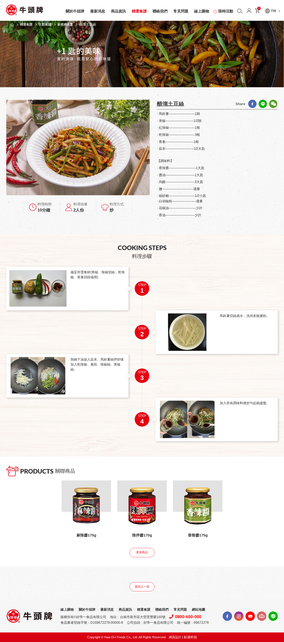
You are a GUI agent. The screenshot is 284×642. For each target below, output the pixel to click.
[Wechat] (273, 104)
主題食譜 (45, 24)
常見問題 (180, 11)
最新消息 (97, 11)
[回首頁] (24, 11)
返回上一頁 (142, 586)
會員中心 (249, 10)
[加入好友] (273, 616)
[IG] (238, 616)
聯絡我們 (160, 11)
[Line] (263, 104)
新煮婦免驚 (65, 24)
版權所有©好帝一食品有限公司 (83, 617)
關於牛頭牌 (75, 11)
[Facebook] (252, 104)
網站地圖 (198, 609)
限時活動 (225, 11)
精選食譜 (139, 11)
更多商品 (142, 552)
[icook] (261, 616)
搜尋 (240, 11)
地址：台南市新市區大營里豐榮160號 (137, 617)
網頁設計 (175, 637)
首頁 (12, 24)
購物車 (259, 9)
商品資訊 (118, 11)
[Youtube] (250, 616)
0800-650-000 (188, 616)
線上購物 (201, 11)
